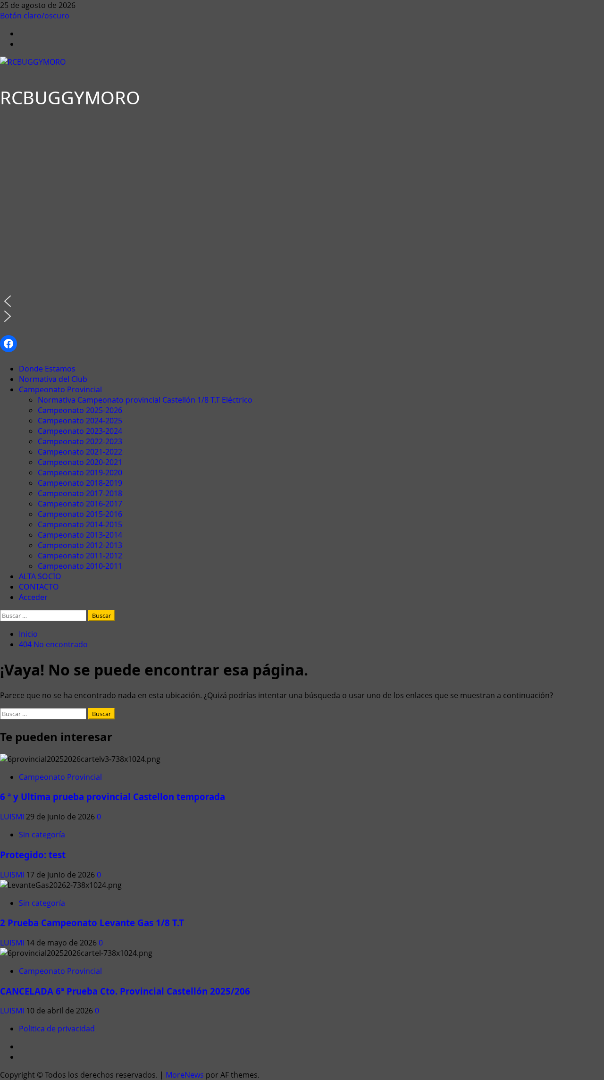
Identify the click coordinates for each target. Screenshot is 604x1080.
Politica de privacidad (57, 1028)
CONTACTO (39, 587)
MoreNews (185, 1075)
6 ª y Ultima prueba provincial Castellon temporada (112, 796)
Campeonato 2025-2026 (80, 410)
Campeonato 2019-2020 (80, 472)
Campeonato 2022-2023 (80, 441)
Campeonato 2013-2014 (80, 535)
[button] (94, 301)
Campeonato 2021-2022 (80, 452)
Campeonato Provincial (60, 389)
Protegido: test (33, 855)
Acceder (33, 597)
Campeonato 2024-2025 (80, 420)
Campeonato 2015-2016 (80, 514)
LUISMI (13, 816)
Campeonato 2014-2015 (80, 524)
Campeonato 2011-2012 (80, 555)
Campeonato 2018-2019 (80, 483)
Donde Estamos (47, 368)
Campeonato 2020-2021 (80, 462)
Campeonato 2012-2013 (80, 545)
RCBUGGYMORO (70, 97)
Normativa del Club (53, 379)
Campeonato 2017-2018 (80, 493)
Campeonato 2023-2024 (80, 431)
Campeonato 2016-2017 (80, 503)
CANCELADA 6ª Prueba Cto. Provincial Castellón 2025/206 (125, 991)
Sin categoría (42, 834)
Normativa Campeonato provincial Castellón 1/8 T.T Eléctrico (145, 400)
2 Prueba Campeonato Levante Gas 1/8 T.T (92, 922)
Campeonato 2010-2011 (80, 566)
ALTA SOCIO (40, 576)
